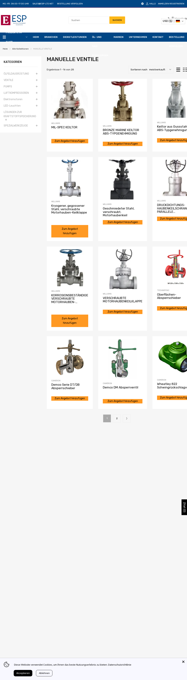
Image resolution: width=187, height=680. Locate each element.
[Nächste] (127, 418)
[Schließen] (183, 662)
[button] (173, 21)
